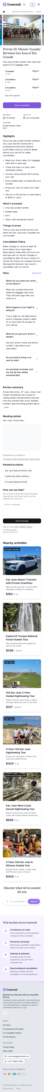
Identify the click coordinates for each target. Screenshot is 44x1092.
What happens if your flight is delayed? (20, 308)
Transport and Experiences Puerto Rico (21, 459)
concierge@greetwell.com (18, 1056)
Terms (18, 1088)
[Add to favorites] (37, 18)
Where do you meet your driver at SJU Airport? (21, 282)
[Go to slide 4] (9, 43)
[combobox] (18, 901)
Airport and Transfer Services (22, 12)
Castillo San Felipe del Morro (17, 476)
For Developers (9, 1037)
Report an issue (11, 530)
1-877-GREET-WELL (23, 527)
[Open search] (24, 4)
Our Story (7, 1025)
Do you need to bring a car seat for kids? (19, 359)
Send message (22, 521)
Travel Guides (8, 1047)
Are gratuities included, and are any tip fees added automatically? (19, 372)
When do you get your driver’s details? (20, 335)
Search (34, 901)
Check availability (22, 105)
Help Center (8, 1051)
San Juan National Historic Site (18, 471)
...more (6, 407)
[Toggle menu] (38, 4)
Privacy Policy (8, 1088)
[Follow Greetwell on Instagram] (5, 1013)
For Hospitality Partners (12, 1033)
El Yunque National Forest (16, 482)
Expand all (36, 273)
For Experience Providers (13, 1029)
